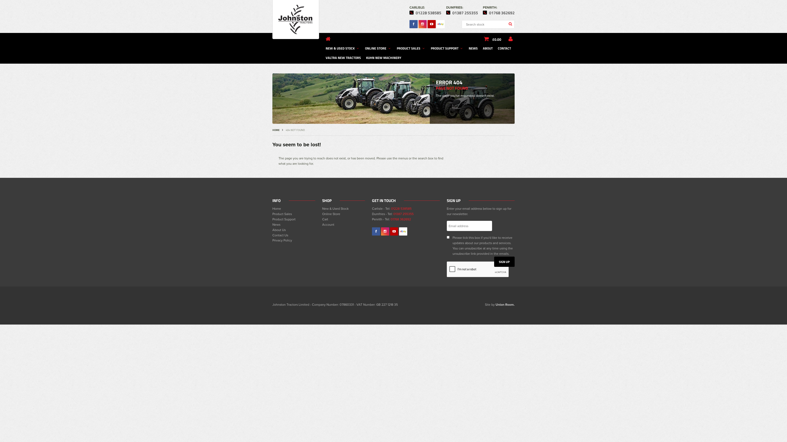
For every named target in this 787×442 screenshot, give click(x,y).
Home (276, 130)
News (473, 48)
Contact (504, 48)
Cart (325, 219)
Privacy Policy (282, 240)
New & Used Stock (340, 48)
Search (510, 24)
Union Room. (505, 304)
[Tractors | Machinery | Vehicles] (295, 19)
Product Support (444, 48)
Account (328, 224)
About (488, 48)
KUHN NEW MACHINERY (383, 57)
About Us (279, 230)
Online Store (375, 48)
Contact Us (280, 235)
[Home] (328, 39)
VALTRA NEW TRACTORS (343, 57)
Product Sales (408, 48)
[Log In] (510, 39)
